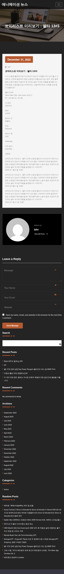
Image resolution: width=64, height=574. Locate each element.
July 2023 (7, 420)
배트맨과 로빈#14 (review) (14, 557)
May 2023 (7, 429)
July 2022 (7, 469)
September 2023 (10, 412)
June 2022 (8, 473)
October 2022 (9, 457)
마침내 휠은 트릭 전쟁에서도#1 (16, 373)
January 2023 (9, 445)
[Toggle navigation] (59, 4)
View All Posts (39, 234)
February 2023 (9, 441)
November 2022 (10, 453)
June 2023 (8, 425)
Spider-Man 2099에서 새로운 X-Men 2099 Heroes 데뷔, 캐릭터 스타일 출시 (32, 520)
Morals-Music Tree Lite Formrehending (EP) (20, 535)
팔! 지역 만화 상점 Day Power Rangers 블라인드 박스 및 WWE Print (29, 369)
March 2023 (8, 437)
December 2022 (10, 449)
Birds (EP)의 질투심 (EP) (13, 361)
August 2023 (8, 416)
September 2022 (10, 461)
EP (5, 365)
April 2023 (7, 433)
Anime (6, 489)
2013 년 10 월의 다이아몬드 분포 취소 (18, 524)
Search (6, 332)
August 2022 (8, 465)
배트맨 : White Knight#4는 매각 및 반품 (18, 505)
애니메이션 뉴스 (15, 4)
